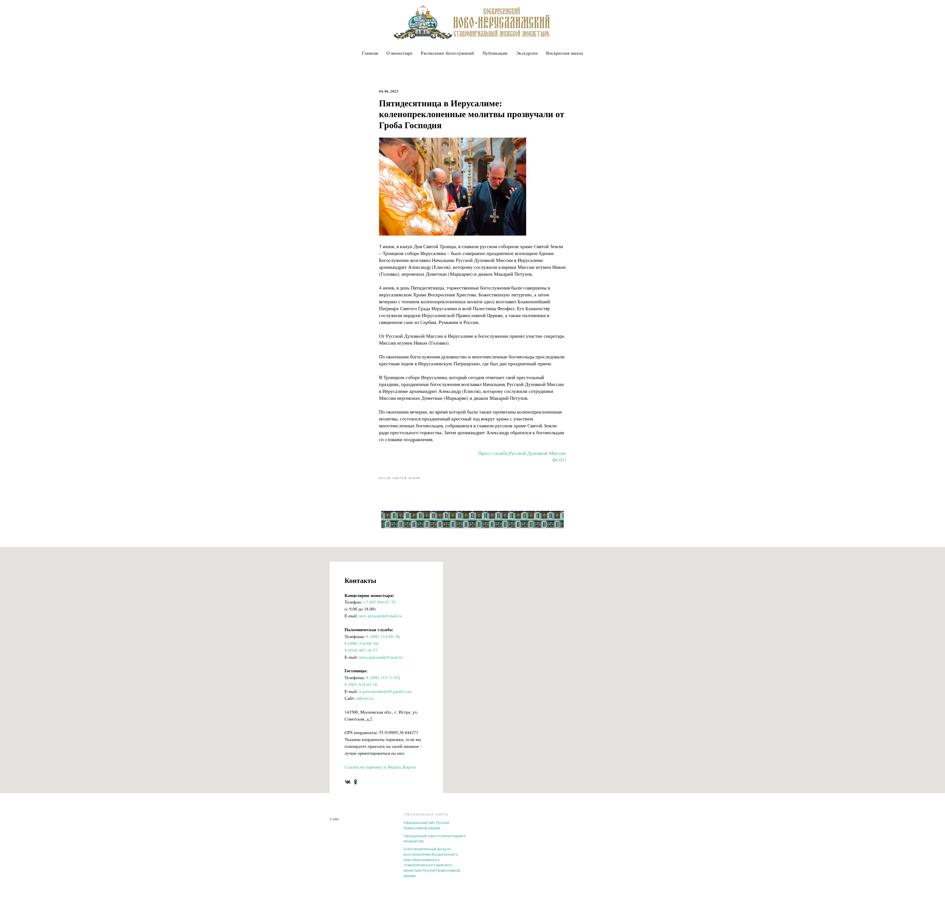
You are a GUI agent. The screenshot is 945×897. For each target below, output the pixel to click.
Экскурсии (527, 53)
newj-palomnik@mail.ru (381, 657)
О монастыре (399, 53)
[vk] (348, 782)
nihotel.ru (365, 698)
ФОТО (559, 460)
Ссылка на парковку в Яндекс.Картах (380, 767)
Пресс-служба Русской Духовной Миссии (522, 453)
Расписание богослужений (447, 53)
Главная (370, 53)
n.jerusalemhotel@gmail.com (385, 691)
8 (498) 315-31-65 (382, 677)
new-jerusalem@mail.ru (380, 616)
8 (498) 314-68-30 (361, 643)
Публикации (495, 53)
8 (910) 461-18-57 (361, 650)
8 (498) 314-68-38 (382, 636)
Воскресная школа (564, 53)
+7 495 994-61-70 (379, 602)
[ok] (355, 782)
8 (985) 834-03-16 (361, 684)
